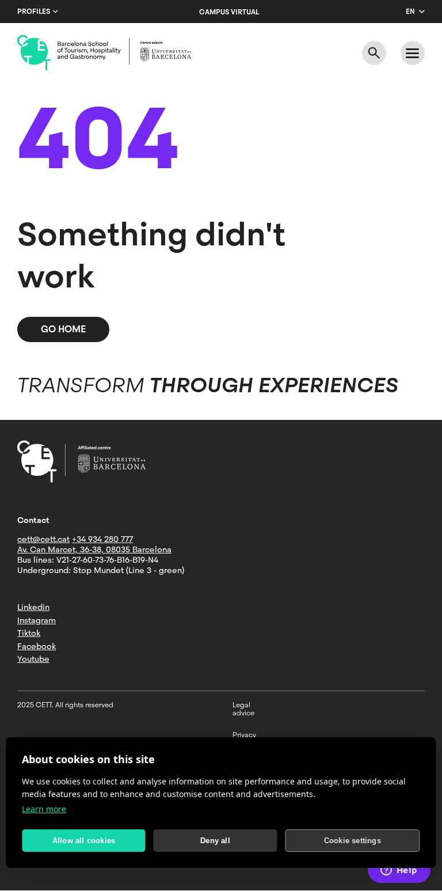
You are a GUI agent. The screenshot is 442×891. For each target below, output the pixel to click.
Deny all (215, 840)
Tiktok (28, 633)
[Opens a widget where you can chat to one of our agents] (398, 870)
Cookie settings (352, 840)
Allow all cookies (83, 840)
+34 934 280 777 (102, 539)
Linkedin (33, 607)
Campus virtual (229, 12)
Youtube (33, 659)
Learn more (44, 808)
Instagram (36, 620)
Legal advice (243, 709)
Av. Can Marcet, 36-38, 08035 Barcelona (94, 549)
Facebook (36, 646)
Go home (63, 329)
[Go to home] (104, 53)
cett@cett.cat (43, 539)
